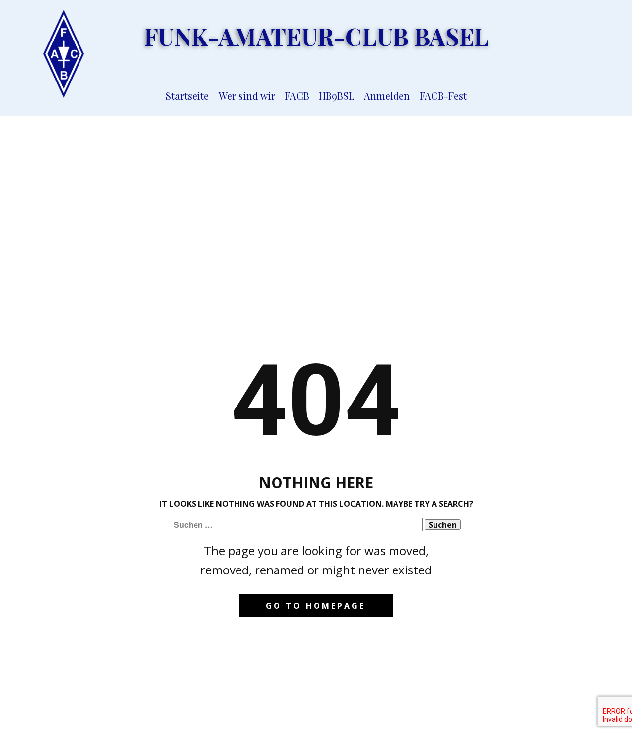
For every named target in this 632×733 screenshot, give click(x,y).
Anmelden (387, 95)
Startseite (187, 95)
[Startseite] (63, 54)
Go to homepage (315, 605)
